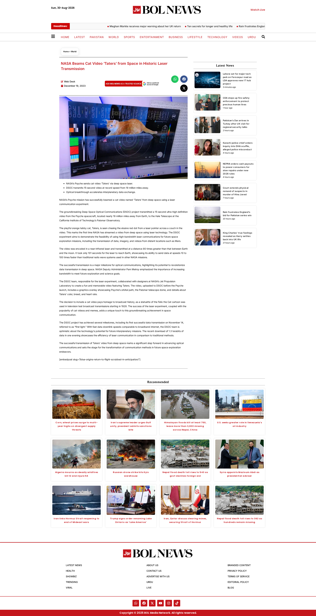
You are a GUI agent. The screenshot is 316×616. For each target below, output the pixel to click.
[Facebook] (144, 603)
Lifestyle (195, 37)
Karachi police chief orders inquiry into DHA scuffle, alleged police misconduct (238, 146)
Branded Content (239, 565)
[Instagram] (168, 603)
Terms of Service (239, 576)
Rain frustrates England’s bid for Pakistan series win (257, 26)
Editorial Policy (238, 582)
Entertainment (152, 37)
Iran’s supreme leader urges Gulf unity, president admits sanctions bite (131, 426)
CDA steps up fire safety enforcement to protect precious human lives (236, 101)
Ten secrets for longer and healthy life (198, 26)
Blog (231, 587)
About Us (152, 565)
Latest (79, 37)
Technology (217, 37)
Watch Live (257, 10)
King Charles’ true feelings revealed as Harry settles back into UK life (237, 236)
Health (70, 570)
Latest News (74, 565)
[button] (175, 79)
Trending (72, 582)
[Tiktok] (177, 603)
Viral (69, 587)
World (113, 37)
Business (176, 37)
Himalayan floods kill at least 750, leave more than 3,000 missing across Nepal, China (185, 426)
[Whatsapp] (135, 603)
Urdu (252, 37)
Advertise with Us (158, 576)
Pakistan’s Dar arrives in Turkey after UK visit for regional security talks (236, 123)
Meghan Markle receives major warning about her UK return (133, 26)
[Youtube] (160, 603)
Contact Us (153, 570)
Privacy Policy (237, 570)
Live (148, 587)
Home (65, 37)
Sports (129, 37)
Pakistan (97, 37)
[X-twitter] (152, 603)
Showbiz (71, 576)
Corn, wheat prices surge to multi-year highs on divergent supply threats (76, 426)
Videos (237, 37)
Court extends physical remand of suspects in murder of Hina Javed (236, 191)
